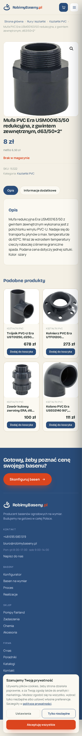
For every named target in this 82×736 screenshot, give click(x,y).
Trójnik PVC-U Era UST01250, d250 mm (20, 335)
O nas (7, 651)
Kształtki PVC (57, 21)
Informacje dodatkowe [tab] (40, 190)
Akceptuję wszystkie (41, 725)
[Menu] (74, 7)
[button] (71, 48)
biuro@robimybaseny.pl (20, 543)
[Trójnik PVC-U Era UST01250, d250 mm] (21, 306)
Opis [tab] (10, 190)
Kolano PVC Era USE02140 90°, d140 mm (57, 408)
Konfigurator (12, 574)
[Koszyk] (63, 7)
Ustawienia (23, 713)
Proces (8, 588)
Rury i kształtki (36, 21)
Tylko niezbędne (59, 713)
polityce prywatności (37, 704)
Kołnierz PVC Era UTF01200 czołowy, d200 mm (60, 335)
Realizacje (10, 594)
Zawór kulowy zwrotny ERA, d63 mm (20, 408)
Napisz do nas (13, 556)
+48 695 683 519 (14, 537)
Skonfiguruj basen (25, 479)
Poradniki (9, 657)
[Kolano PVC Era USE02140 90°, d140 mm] (60, 379)
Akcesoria (10, 632)
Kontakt (9, 670)
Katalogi (9, 664)
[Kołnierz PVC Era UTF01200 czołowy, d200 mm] (60, 306)
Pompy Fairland (14, 612)
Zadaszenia (11, 619)
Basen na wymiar (15, 581)
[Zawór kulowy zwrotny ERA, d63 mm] (21, 379)
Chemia (8, 626)
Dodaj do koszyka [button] (21, 351)
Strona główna (13, 21)
